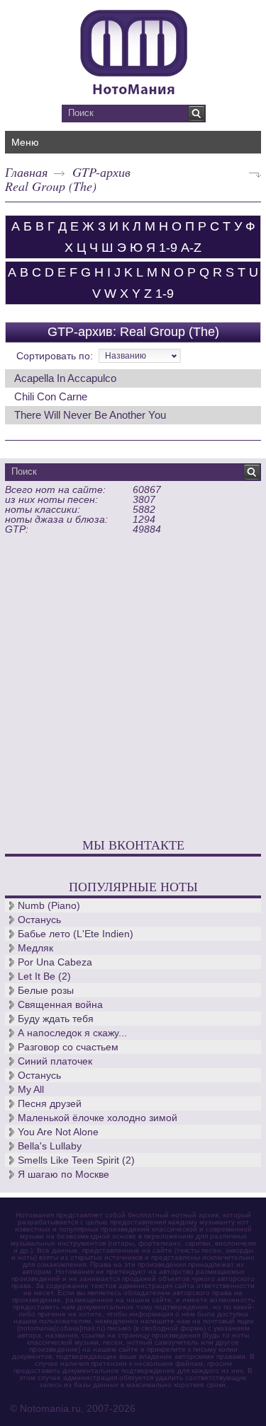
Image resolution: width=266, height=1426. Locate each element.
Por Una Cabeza (55, 962)
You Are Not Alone (58, 1131)
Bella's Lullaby (50, 1146)
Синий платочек (55, 1061)
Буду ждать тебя (56, 1018)
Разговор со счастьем (68, 1047)
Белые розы (46, 990)
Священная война (60, 1004)
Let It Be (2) (44, 976)
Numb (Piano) (49, 905)
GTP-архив (101, 171)
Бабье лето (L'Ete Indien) (75, 933)
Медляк (35, 947)
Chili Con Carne (50, 396)
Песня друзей (50, 1103)
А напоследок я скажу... (72, 1032)
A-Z (191, 247)
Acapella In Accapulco (65, 378)
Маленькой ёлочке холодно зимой (97, 1117)
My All (31, 1089)
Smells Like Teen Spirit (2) (76, 1160)
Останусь (39, 919)
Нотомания (133, 50)
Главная (26, 171)
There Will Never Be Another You (90, 415)
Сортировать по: (54, 355)
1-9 (168, 247)
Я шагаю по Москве (63, 1174)
